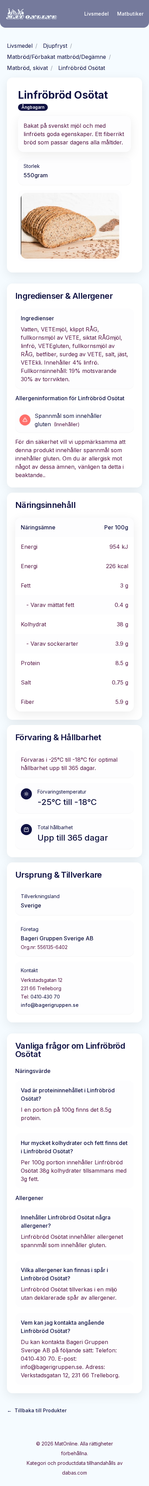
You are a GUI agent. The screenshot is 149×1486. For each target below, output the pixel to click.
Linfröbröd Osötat (81, 67)
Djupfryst (55, 45)
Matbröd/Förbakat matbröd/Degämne (56, 56)
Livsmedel (96, 14)
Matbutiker (130, 14)
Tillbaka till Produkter (37, 1410)
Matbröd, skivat (27, 67)
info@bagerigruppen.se (50, 1005)
